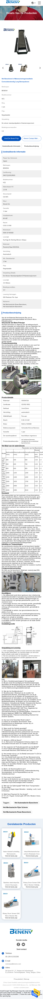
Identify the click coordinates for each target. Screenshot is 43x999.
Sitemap (26, 979)
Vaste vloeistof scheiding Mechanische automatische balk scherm (11, 853)
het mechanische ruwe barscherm (17, 812)
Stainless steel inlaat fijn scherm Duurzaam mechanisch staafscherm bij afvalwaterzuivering (11, 884)
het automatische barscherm (26, 803)
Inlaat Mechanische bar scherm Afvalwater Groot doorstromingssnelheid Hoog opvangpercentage (32, 853)
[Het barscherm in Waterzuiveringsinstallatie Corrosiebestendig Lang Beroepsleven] (21, 41)
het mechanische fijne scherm (15, 807)
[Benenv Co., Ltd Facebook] (18, 944)
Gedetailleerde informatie (11, 146)
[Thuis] (21, 934)
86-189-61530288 (12, 957)
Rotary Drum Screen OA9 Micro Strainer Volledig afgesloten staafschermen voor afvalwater (31, 884)
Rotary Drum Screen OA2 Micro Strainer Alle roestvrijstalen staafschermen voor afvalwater (11, 915)
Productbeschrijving (31, 146)
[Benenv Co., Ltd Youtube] (23, 944)
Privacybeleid (18, 979)
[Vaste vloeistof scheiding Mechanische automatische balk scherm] (11, 839)
